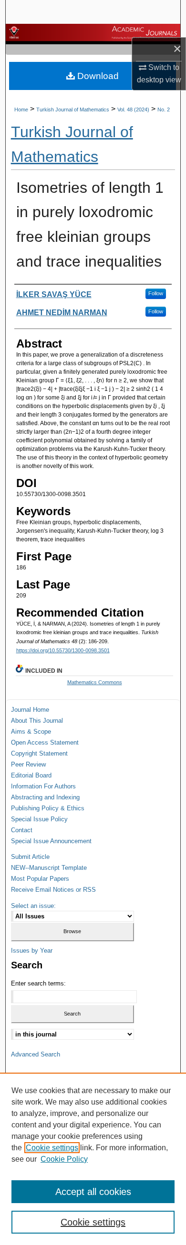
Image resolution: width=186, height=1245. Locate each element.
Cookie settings (52, 1148)
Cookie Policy (64, 1159)
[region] (93, 1159)
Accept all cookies (93, 1191)
